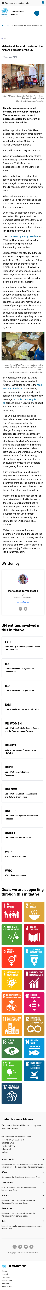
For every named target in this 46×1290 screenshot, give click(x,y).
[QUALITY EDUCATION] (34, 934)
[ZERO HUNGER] (34, 912)
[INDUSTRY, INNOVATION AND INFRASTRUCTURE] (12, 1002)
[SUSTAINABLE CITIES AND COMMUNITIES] (12, 1025)
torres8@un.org (23, 602)
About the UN (8, 1159)
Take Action (7, 1182)
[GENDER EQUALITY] (12, 957)
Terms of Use (7, 1287)
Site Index (5, 1283)
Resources (7, 1208)
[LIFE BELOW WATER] (34, 1048)
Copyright (5, 1274)
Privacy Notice (7, 1280)
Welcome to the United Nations (18, 3)
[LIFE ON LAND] (12, 1070)
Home (4, 26)
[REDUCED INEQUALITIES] (34, 1002)
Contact (5, 1271)
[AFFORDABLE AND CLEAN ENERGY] (12, 980)
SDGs (4, 1172)
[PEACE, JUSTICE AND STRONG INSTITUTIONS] (34, 1070)
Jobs (4, 1221)
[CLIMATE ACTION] (12, 1048)
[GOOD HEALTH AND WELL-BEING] (12, 934)
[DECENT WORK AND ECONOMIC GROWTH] (34, 980)
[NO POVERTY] (12, 912)
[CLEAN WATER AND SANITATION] (34, 957)
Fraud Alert (6, 1277)
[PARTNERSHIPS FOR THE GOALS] (12, 1093)
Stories (10, 26)
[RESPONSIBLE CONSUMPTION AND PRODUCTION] (34, 1025)
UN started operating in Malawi (23, 236)
